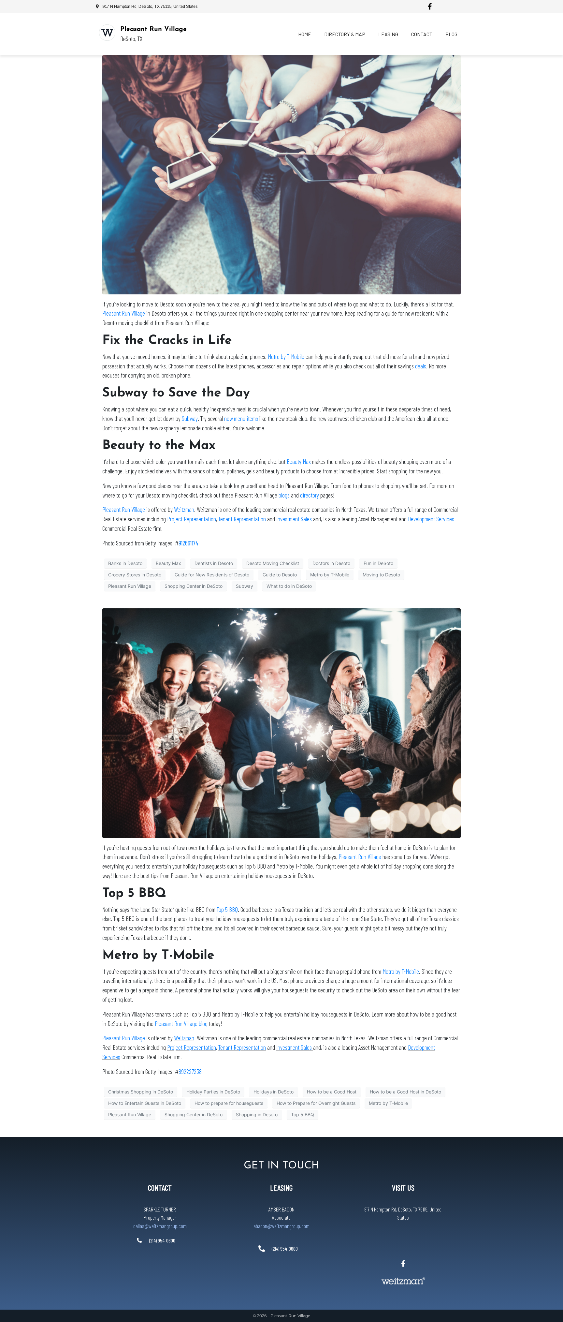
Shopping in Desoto (257, 1114)
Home (304, 34)
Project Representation (191, 519)
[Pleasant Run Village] (107, 32)
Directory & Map (344, 34)
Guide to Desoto (280, 574)
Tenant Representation (242, 519)
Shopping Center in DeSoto (194, 586)
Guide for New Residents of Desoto (212, 574)
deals (420, 366)
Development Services (431, 519)
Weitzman (184, 509)
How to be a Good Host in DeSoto (405, 1091)
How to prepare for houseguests (229, 1103)
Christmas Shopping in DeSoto (140, 1091)
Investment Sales (294, 519)
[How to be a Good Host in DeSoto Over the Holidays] (281, 722)
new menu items (241, 418)
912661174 (188, 543)
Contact (421, 34)
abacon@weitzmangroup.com (281, 1226)
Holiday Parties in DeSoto (213, 1091)
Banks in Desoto (125, 563)
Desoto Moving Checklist (272, 563)
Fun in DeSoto (378, 563)
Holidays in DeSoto (273, 1091)
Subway (190, 418)
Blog (451, 34)
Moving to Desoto (381, 574)
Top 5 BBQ (227, 909)
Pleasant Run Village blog (181, 1023)
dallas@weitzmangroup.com (160, 1226)
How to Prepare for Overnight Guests (316, 1103)
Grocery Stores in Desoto (134, 574)
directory (309, 495)
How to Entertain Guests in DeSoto (144, 1103)
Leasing (388, 34)
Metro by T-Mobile (286, 356)
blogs (284, 495)
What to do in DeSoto (289, 586)
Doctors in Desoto (331, 563)
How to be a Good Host (331, 1091)
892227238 (190, 1071)
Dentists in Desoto (214, 563)
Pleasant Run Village (153, 29)
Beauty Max (299, 461)
